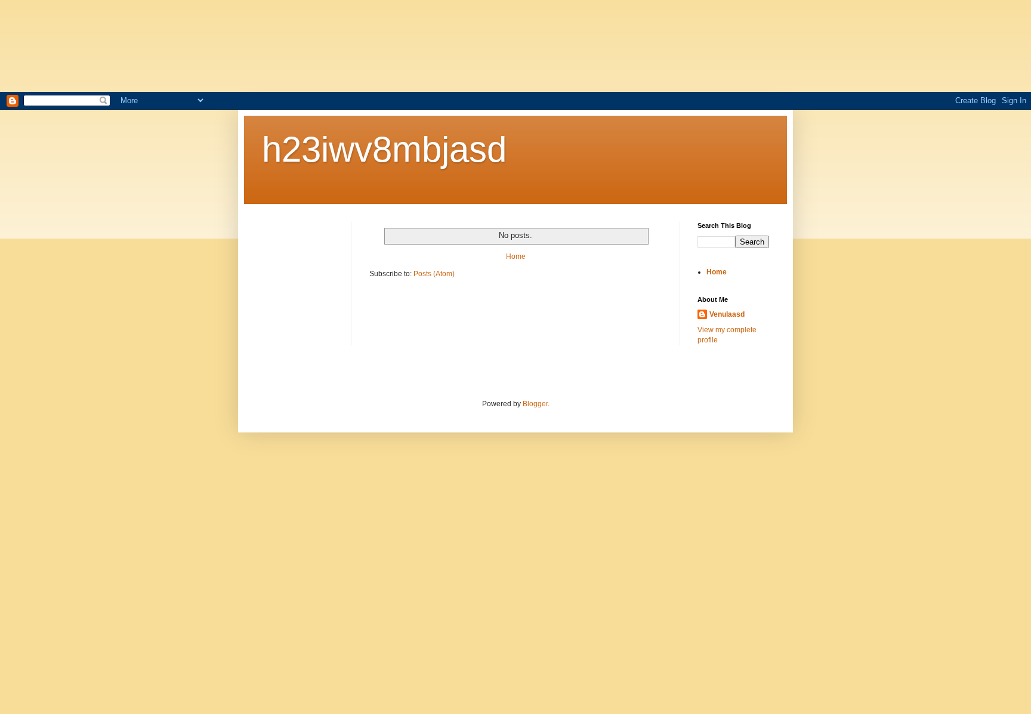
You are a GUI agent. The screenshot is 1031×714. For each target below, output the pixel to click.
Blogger (535, 404)
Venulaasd (727, 314)
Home (516, 256)
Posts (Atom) (434, 274)
